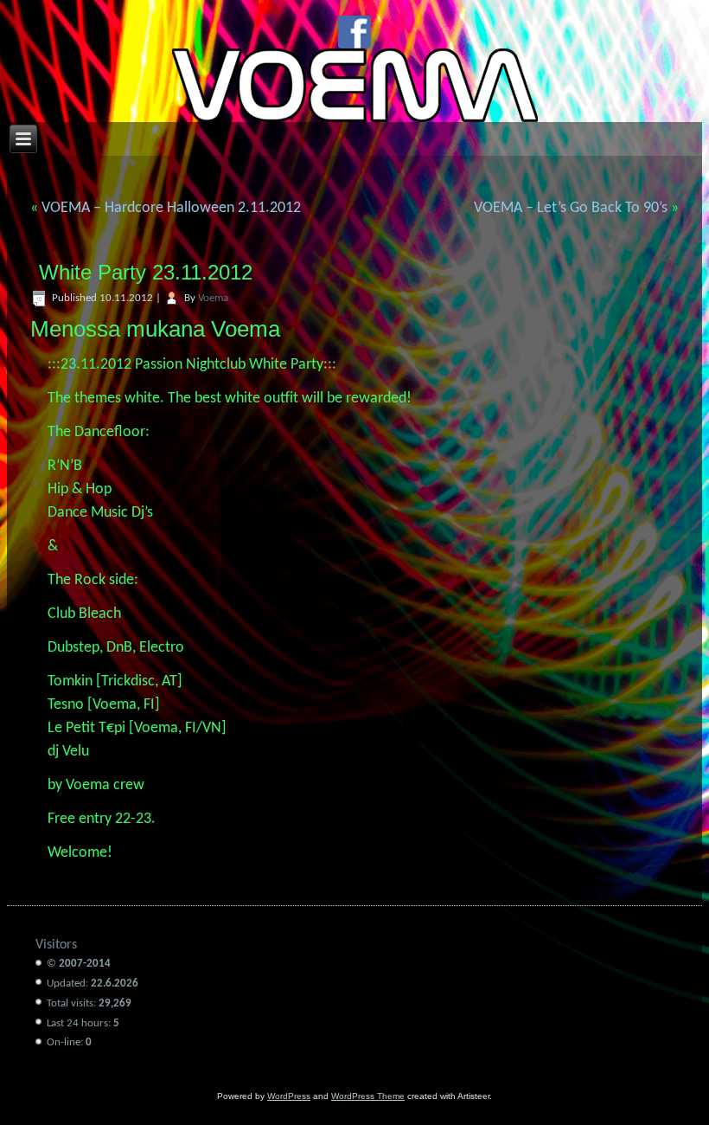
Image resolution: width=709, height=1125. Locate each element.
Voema (213, 298)
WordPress (288, 1096)
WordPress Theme (368, 1096)
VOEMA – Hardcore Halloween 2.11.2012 (171, 208)
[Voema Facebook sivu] (354, 32)
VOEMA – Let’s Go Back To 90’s (570, 208)
